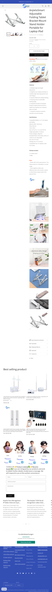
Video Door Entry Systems (7, 547)
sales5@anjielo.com (43, 559)
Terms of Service (29, 559)
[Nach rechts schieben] (24, 34)
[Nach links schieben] (4, 34)
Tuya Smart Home (19, 547)
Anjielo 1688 (29, 568)
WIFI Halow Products (20, 555)
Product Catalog (22, 467)
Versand (36, 39)
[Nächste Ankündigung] (49, 1)
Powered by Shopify (45, 591)
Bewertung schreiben (26, 542)
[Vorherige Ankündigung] (2, 1)
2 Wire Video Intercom (8, 554)
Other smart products (20, 564)
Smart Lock (17, 561)
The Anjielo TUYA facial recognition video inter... (36, 501)
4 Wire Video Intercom (8, 551)
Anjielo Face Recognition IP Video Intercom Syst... (12, 501)
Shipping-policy (29, 556)
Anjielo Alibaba (29, 565)
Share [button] (32, 358)
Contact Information (30, 562)
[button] (2, 6)
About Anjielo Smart (42, 547)
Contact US (40, 553)
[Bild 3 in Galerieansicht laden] (16, 34)
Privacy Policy (29, 550)
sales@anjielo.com (42, 556)
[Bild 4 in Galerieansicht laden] (21, 34)
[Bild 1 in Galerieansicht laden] (8, 34)
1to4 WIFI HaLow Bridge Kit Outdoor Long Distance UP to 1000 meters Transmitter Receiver (37, 397)
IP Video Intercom (7, 557)
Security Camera (19, 558)
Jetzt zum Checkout (39, 55)
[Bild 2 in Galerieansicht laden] (12, 34)
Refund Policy (29, 553)
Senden (10, 495)
